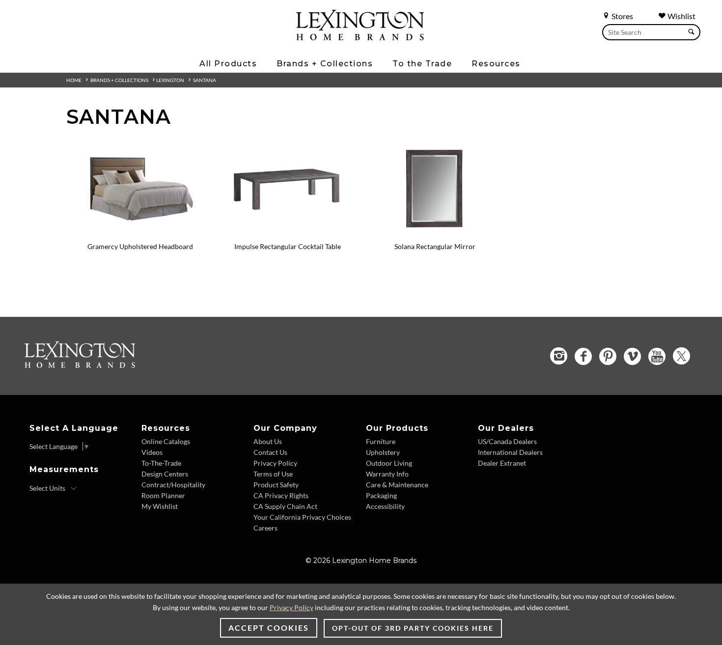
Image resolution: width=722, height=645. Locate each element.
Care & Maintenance (397, 484)
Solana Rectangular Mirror (434, 246)
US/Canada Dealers (507, 441)
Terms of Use (273, 474)
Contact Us (270, 452)
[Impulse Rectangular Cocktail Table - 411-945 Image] (287, 233)
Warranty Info (387, 474)
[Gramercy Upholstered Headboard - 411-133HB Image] (140, 233)
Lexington (170, 80)
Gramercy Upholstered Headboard (140, 246)
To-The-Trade (161, 463)
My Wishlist (159, 506)
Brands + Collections (119, 80)
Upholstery (383, 452)
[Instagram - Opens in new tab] (558, 356)
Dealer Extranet (502, 463)
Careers (265, 528)
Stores (621, 16)
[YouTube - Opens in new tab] (657, 356)
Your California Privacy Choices (302, 517)
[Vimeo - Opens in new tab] (632, 356)
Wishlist (680, 16)
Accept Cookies (268, 627)
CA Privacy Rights (280, 495)
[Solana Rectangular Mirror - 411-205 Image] (435, 233)
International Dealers (510, 452)
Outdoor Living (389, 463)
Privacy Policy (275, 463)
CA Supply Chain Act (285, 506)
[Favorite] (206, 148)
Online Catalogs (165, 441)
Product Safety (276, 484)
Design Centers (164, 474)
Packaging (381, 495)
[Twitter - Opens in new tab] (681, 356)
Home (74, 80)
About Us (267, 441)
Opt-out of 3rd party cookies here (413, 628)
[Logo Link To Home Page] (360, 36)
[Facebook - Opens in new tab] (583, 356)
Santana (204, 80)
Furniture (380, 441)
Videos (152, 452)
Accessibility (385, 506)
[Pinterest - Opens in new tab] (607, 356)
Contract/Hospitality (173, 484)
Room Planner (163, 495)
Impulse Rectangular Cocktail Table (287, 246)
